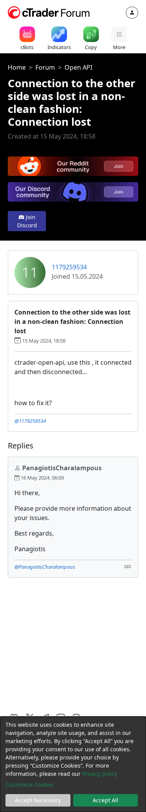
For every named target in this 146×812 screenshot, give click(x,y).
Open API (78, 67)
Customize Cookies (29, 784)
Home (17, 67)
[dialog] (73, 764)
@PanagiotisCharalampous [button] (44, 566)
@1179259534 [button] (30, 420)
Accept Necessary (38, 800)
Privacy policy (99, 773)
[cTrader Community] (49, 11)
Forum (45, 67)
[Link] (128, 566)
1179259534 (69, 267)
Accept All (105, 800)
